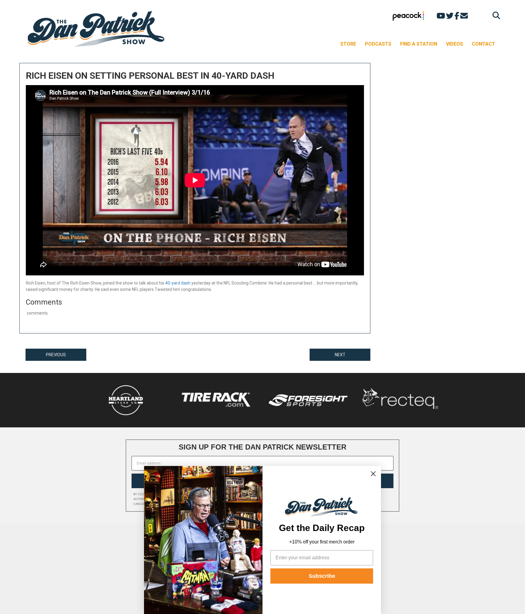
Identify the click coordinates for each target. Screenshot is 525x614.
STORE (348, 44)
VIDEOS (454, 44)
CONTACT (483, 44)
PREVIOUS (56, 354)
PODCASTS (378, 44)
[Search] (494, 15)
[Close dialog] (373, 473)
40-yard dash (177, 283)
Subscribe (322, 576)
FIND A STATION (418, 44)
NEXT (340, 354)
